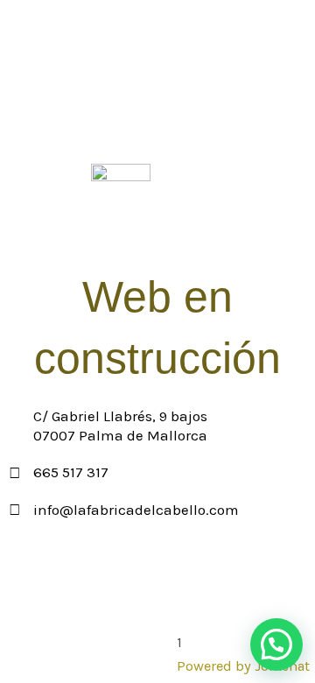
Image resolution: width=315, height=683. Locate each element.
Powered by (243, 666)
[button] (276, 644)
